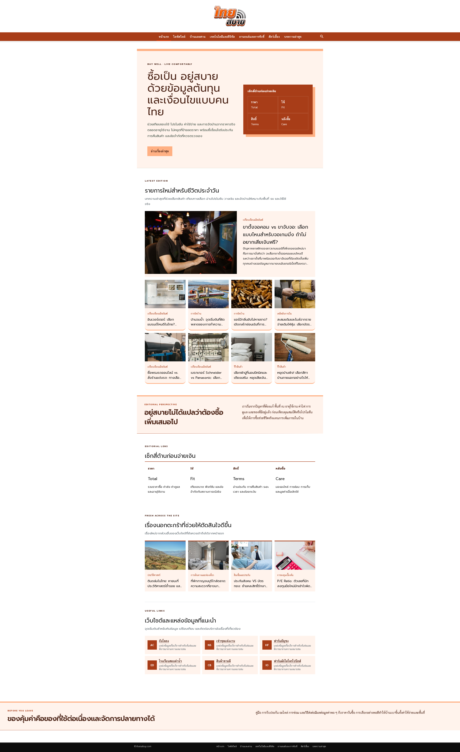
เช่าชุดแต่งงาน (225, 641)
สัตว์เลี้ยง (274, 36)
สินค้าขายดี (223, 661)
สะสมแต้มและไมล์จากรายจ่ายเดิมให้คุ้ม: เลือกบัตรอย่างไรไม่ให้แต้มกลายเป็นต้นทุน (294, 327)
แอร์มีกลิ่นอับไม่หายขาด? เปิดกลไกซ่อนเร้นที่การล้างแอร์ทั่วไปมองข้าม (250, 324)
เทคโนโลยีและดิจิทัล (222, 36)
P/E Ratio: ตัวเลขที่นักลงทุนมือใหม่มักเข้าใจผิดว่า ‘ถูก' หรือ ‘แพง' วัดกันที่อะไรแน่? (293, 589)
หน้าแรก (164, 36)
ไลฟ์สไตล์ (179, 36)
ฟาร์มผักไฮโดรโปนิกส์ (287, 661)
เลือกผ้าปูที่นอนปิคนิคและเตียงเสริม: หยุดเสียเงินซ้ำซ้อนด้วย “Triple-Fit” (251, 377)
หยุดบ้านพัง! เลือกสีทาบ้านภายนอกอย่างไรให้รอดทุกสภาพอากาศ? (292, 377)
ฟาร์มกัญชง (281, 641)
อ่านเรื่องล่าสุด (160, 151)
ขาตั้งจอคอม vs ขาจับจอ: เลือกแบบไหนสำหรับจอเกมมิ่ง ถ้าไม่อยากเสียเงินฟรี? (275, 234)
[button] (321, 37)
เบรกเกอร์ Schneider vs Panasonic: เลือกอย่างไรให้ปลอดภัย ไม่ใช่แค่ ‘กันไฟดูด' (207, 380)
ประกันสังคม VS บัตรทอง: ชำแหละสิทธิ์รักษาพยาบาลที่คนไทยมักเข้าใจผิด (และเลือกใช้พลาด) (251, 589)
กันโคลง (164, 641)
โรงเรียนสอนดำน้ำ (170, 661)
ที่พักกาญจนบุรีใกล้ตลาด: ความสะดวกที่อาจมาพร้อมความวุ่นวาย (208, 586)
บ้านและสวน (198, 36)
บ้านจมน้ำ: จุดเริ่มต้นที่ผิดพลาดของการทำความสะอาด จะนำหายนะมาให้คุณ (208, 327)
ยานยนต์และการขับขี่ (251, 36)
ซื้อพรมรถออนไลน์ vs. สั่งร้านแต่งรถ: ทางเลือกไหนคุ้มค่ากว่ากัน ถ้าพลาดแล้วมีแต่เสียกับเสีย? (165, 380)
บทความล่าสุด (293, 36)
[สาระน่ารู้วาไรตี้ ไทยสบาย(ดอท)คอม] (230, 16)
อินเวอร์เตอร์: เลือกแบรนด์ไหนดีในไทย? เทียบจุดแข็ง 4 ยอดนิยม (164, 324)
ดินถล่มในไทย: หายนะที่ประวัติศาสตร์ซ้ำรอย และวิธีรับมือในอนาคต (164, 586)
